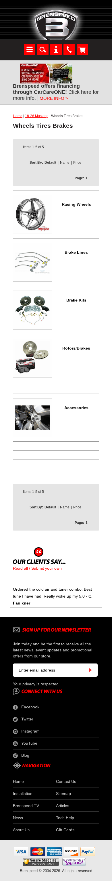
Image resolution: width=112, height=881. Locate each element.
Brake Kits (76, 300)
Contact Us (66, 781)
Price (77, 163)
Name (64, 163)
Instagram (30, 731)
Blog (25, 755)
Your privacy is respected (36, 684)
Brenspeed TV (26, 805)
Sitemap (63, 793)
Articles (62, 805)
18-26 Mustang (37, 116)
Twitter (27, 719)
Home (17, 116)
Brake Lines (76, 252)
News (18, 817)
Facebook (30, 707)
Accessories (76, 407)
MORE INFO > (54, 98)
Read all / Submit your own (37, 568)
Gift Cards (65, 829)
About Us (21, 829)
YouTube (29, 743)
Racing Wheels (76, 204)
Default (50, 163)
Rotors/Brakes (76, 348)
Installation (22, 793)
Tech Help (65, 817)
